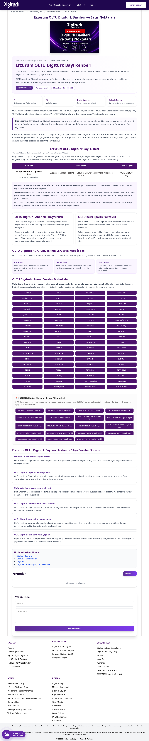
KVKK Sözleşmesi (59, 717)
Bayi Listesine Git (24, 88)
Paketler (80, 5)
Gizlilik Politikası (59, 709)
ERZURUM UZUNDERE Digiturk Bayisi (59, 439)
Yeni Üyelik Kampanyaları (60, 5)
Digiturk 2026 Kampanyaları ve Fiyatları (34, 564)
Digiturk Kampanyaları (62, 646)
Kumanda (101, 663)
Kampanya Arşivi (59, 657)
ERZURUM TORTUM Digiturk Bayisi (29, 439)
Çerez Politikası (59, 713)
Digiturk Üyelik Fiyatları (17, 655)
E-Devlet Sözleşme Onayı (18, 687)
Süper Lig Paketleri (15, 651)
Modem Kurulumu (15, 694)
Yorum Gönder (74, 628)
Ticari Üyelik (57, 702)
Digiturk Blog (13, 702)
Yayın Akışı (101, 659)
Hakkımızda (57, 720)
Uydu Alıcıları (13, 705)
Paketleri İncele (42, 88)
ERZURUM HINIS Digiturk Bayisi (119, 410)
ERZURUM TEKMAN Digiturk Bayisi (119, 433)
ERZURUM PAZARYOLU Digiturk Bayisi (59, 433)
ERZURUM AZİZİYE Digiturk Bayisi (59, 410)
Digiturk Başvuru (24, 556)
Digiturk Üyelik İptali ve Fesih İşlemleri (24, 698)
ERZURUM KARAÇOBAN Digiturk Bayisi (89, 418)
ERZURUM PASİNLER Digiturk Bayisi (29, 433)
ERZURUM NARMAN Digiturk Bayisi (59, 426)
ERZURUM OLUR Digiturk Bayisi (89, 426)
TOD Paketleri (13, 666)
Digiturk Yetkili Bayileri (62, 698)
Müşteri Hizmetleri (60, 687)
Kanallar (93, 5)
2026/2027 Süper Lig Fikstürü (109, 674)
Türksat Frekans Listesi (17, 713)
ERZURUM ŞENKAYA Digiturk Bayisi (90, 433)
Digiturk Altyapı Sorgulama (109, 648)
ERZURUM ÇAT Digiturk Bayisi (89, 410)
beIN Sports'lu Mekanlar (107, 670)
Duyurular (56, 705)
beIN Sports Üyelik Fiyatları (19, 663)
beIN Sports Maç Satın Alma (19, 709)
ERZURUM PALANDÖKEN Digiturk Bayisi (119, 426)
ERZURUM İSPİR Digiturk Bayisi (59, 418)
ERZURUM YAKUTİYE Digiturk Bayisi (89, 439)
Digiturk (20, 561)
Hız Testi (100, 655)
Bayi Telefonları (59, 694)
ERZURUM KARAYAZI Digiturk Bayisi (119, 418)
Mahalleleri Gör (59, 88)
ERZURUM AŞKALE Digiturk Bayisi (29, 410)
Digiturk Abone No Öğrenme (20, 691)
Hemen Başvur (136, 4)
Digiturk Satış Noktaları (27, 558)
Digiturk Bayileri (59, 691)
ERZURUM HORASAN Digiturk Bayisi (29, 418)
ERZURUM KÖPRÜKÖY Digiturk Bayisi (29, 426)
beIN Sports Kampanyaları (63, 650)
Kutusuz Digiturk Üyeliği (62, 654)
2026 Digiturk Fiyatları (17, 659)
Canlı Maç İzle (103, 666)
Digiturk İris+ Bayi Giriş (107, 651)
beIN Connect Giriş (15, 683)
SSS (71, 88)
